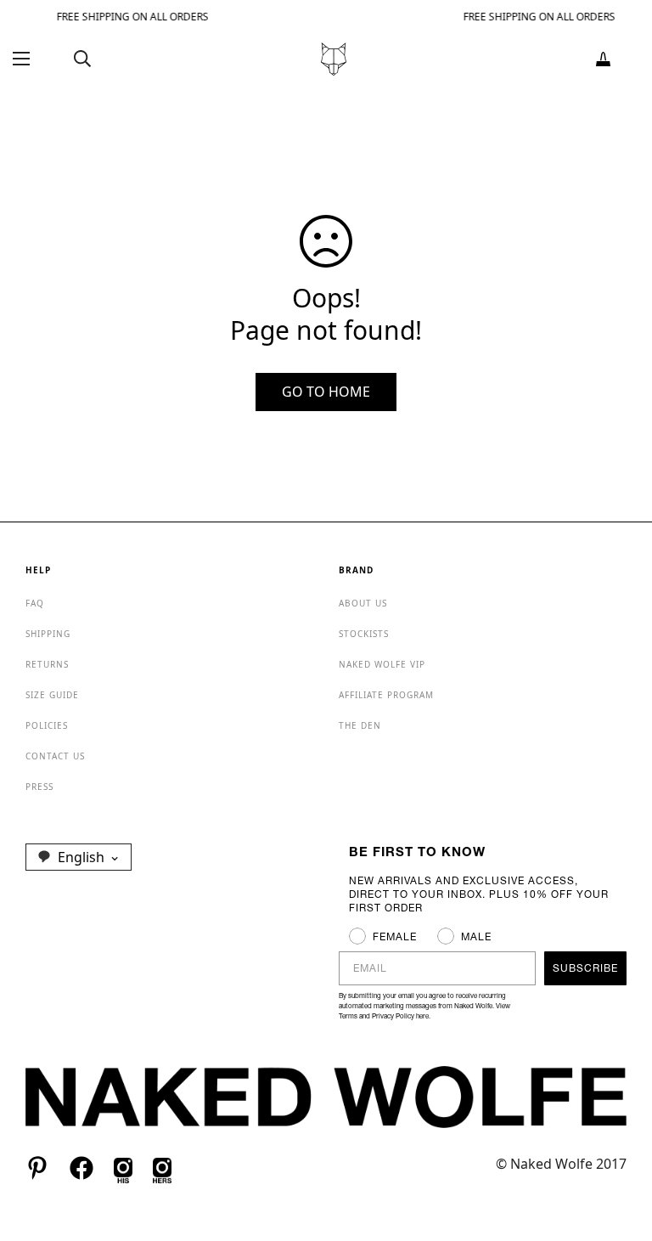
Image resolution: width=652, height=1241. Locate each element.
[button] (603, 59)
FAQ (34, 603)
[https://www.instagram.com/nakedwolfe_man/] (123, 1168)
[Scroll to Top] (618, 1148)
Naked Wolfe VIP (382, 664)
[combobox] (78, 857)
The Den (360, 725)
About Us (363, 603)
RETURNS (47, 664)
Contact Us (55, 756)
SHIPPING (47, 634)
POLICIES (46, 725)
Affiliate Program (386, 695)
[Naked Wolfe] (333, 59)
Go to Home (326, 391)
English (81, 857)
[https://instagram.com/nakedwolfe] (162, 1168)
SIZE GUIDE (52, 695)
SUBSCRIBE (585, 968)
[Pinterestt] (37, 1168)
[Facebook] (81, 1168)
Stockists (364, 634)
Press (39, 787)
